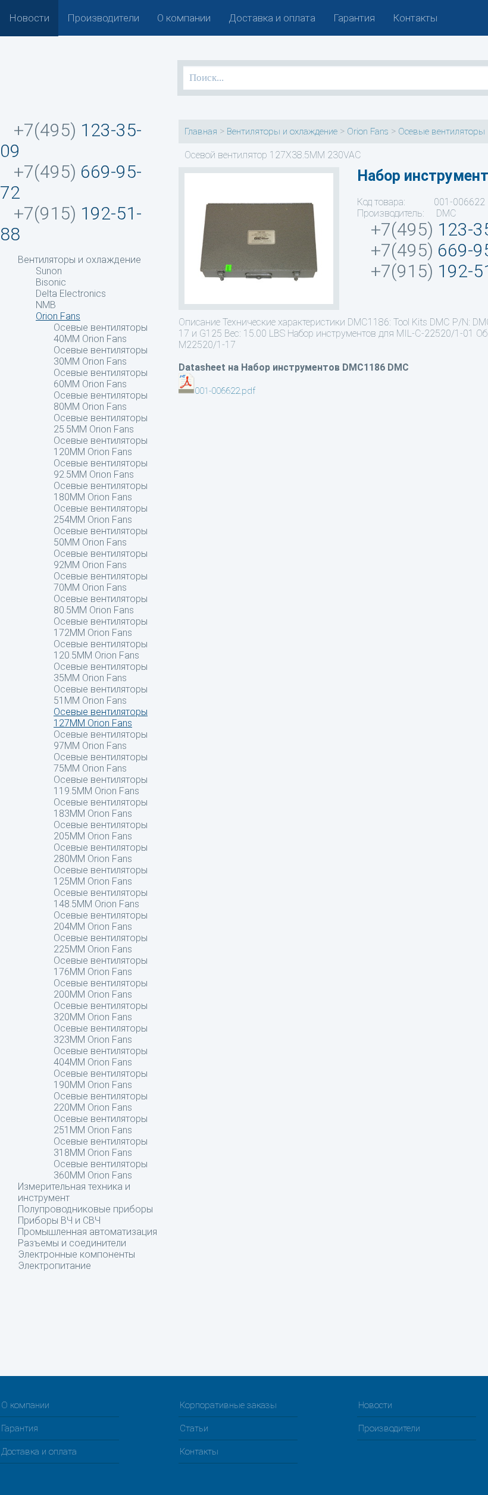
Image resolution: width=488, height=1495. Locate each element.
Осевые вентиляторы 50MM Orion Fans (101, 536)
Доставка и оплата (272, 18)
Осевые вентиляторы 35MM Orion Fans (101, 672)
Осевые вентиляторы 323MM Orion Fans (101, 1034)
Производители (103, 18)
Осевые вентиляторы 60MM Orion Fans (101, 378)
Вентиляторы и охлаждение (79, 259)
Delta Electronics (71, 293)
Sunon (49, 271)
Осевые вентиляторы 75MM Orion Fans (101, 762)
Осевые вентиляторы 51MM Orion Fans (101, 695)
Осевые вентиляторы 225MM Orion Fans (101, 943)
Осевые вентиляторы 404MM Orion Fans (101, 1056)
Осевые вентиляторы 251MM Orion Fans (101, 1124)
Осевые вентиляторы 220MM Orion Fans (101, 1101)
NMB (46, 305)
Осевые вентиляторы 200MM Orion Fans (101, 988)
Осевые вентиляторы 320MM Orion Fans (101, 1011)
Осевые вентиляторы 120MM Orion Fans (101, 446)
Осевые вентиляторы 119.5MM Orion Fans (101, 785)
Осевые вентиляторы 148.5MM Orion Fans (101, 898)
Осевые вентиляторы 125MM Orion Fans (101, 875)
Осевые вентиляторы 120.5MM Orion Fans (101, 649)
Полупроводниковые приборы (85, 1209)
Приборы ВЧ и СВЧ (59, 1220)
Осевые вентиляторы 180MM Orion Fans (101, 491)
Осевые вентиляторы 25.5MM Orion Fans (101, 423)
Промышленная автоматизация (87, 1231)
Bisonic (51, 282)
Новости (29, 18)
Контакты (415, 18)
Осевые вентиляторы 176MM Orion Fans (101, 966)
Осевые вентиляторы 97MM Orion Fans (101, 740)
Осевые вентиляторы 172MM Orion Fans (101, 627)
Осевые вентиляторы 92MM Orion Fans (101, 559)
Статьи (194, 1428)
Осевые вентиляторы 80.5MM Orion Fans (101, 604)
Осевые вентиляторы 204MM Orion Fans (101, 921)
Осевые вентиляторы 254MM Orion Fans (101, 514)
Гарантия (354, 18)
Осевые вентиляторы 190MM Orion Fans (101, 1079)
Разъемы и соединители (72, 1243)
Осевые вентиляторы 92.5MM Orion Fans (101, 468)
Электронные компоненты (76, 1254)
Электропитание (54, 1265)
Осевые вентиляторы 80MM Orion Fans (101, 401)
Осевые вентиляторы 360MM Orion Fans (101, 1169)
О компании (184, 18)
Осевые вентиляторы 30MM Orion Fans (101, 355)
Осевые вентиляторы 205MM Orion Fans (101, 830)
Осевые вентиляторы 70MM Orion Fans (101, 582)
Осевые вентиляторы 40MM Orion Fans (101, 333)
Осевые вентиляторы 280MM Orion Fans (101, 853)
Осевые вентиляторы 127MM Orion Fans (101, 717)
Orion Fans (58, 316)
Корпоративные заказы (228, 1405)
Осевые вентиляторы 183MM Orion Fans (101, 808)
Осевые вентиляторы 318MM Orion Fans (101, 1147)
